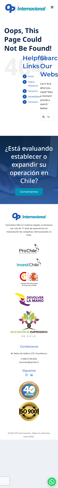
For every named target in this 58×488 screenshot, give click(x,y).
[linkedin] (31, 375)
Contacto (33, 101)
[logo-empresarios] (29, 310)
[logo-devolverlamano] (29, 293)
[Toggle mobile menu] (52, 7)
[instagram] (26, 375)
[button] (52, 482)
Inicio (31, 76)
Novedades (34, 96)
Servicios (33, 91)
